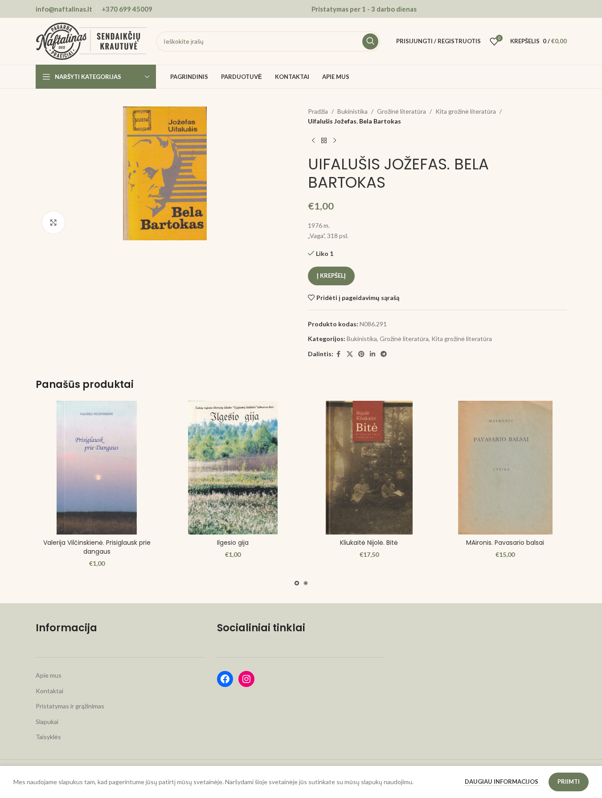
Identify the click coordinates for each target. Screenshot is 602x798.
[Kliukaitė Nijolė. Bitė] (369, 468)
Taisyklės (48, 736)
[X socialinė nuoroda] (350, 354)
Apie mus (48, 675)
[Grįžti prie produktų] (324, 141)
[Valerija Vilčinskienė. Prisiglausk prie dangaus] (97, 468)
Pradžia (318, 111)
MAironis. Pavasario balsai (505, 542)
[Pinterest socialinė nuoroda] (361, 354)
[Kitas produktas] (334, 141)
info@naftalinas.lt (64, 9)
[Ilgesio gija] (233, 468)
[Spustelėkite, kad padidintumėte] (53, 222)
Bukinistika (352, 111)
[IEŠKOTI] (370, 41)
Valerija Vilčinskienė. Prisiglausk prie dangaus (97, 547)
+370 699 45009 (127, 9)
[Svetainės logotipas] (91, 40)
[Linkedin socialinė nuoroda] (372, 354)
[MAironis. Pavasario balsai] (505, 468)
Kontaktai (49, 691)
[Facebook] (225, 679)
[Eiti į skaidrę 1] (297, 583)
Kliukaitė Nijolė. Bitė (369, 542)
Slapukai (47, 721)
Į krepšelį (331, 275)
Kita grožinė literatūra (465, 111)
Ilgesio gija (233, 542)
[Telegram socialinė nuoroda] (383, 354)
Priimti (568, 781)
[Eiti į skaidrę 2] (305, 583)
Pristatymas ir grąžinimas (70, 706)
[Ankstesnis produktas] (313, 141)
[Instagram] (246, 679)
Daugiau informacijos (502, 781)
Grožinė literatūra (401, 111)
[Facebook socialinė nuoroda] (338, 354)
